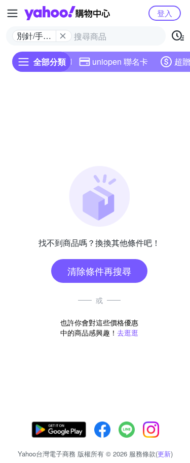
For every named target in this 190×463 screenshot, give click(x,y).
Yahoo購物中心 (67, 13)
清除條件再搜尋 (99, 270)
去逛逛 (127, 332)
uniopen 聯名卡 (120, 61)
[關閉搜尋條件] (62, 35)
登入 (164, 13)
